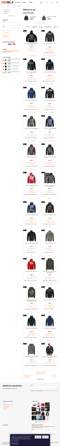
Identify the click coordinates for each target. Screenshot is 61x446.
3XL (35, 55)
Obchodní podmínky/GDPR (8, 404)
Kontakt (5, 408)
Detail (31, 50)
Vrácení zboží (6, 407)
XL (30, 55)
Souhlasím (45, 437)
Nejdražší (40, 26)
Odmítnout (38, 437)
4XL (54, 55)
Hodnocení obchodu (7, 406)
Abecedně (55, 26)
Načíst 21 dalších (40, 373)
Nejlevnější (34, 26)
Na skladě (7, 10)
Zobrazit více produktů (40, 23)
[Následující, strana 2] (54, 376)
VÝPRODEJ (6, 11)
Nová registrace (5, 35)
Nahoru (27, 376)
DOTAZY (5, 403)
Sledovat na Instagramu (41, 421)
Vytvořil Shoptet (55, 442)
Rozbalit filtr (11, 15)
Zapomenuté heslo (6, 37)
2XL (33, 55)
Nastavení (15, 443)
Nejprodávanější (47, 26)
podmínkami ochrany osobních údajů (50, 390)
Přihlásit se (6, 32)
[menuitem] (17, 2)
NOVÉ (6, 13)
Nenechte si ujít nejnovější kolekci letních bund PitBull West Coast (11, 51)
